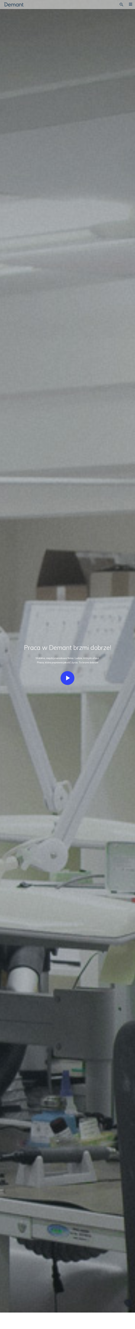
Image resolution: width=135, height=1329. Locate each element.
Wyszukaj (121, 4)
